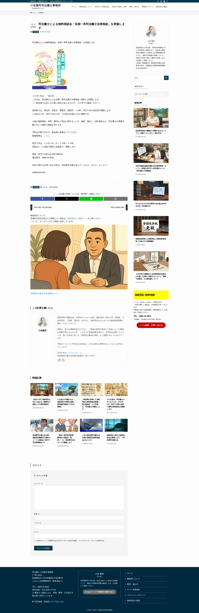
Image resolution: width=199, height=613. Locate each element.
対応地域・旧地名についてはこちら (49, 602)
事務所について (133, 579)
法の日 (45, 187)
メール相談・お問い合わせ (151, 325)
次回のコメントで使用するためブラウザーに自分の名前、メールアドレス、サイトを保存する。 (71, 540)
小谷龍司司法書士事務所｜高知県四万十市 (45, 7)
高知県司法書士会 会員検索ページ (44, 293)
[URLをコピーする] (116, 199)
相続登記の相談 (133, 601)
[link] (59, 360)
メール (37, 523)
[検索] (167, 1)
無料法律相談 (53, 187)
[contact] (164, 1)
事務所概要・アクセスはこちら (70, 353)
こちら (47, 136)
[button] (42, 199)
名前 (36, 514)
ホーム (130, 573)
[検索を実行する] (166, 78)
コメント (38, 483)
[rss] (161, 1)
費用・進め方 (132, 584)
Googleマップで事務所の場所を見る (99, 592)
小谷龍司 (42, 330)
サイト (36, 532)
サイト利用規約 (133, 590)
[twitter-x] (158, 1)
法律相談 (35, 32)
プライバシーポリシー (136, 595)
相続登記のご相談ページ (78, 218)
